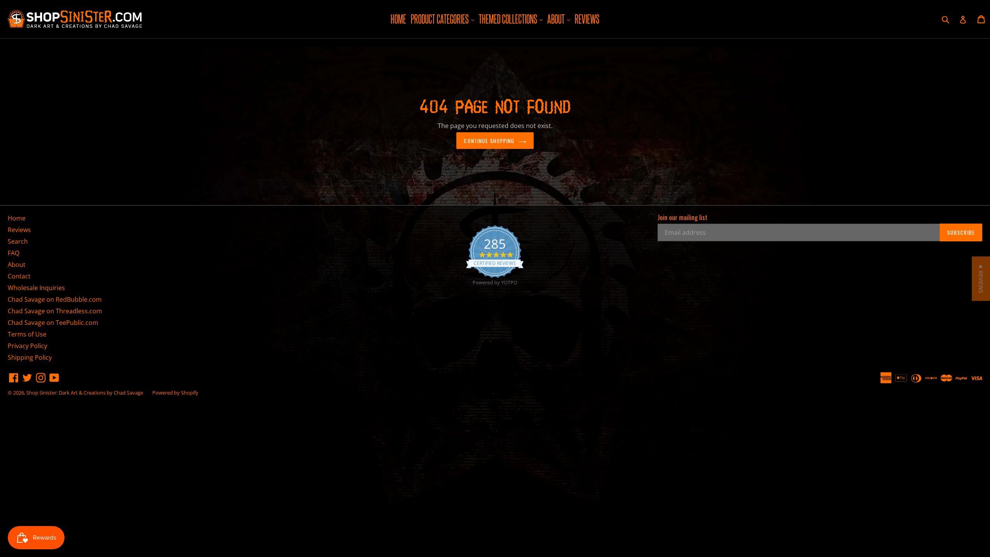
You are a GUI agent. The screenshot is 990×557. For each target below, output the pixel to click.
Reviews (587, 19)
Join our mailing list (682, 217)
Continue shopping (489, 141)
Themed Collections (511, 19)
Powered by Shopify (175, 392)
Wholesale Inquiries (36, 288)
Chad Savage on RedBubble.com (55, 299)
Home (398, 19)
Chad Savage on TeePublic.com (53, 322)
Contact (19, 276)
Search (18, 241)
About (559, 19)
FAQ (13, 253)
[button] (981, 278)
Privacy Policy (27, 346)
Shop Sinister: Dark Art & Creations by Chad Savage (84, 392)
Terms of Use (27, 334)
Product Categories (443, 19)
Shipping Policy (30, 357)
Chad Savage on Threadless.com (55, 311)
